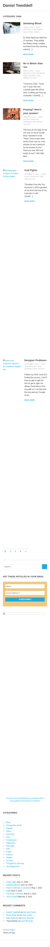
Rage (8, 891)
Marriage (10, 846)
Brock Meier (11, 915)
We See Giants (29, 912)
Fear (25, 75)
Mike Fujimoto (12, 918)
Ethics (33, 73)
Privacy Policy (9, 930)
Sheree (36, 32)
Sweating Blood (32, 23)
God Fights (30, 170)
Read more (28, 54)
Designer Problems (35, 360)
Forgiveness (37, 29)
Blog (38, 27)
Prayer (30, 32)
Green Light (11, 882)
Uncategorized (12, 866)
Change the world (14, 825)
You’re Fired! (11, 896)
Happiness (32, 75)
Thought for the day (15, 863)
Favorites (27, 29)
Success (33, 78)
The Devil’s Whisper (14, 894)
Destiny (26, 73)
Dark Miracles (28, 918)
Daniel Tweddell (17, 5)
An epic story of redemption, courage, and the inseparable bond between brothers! (25, 799)
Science (9, 854)
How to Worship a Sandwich (18, 888)
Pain (25, 32)
